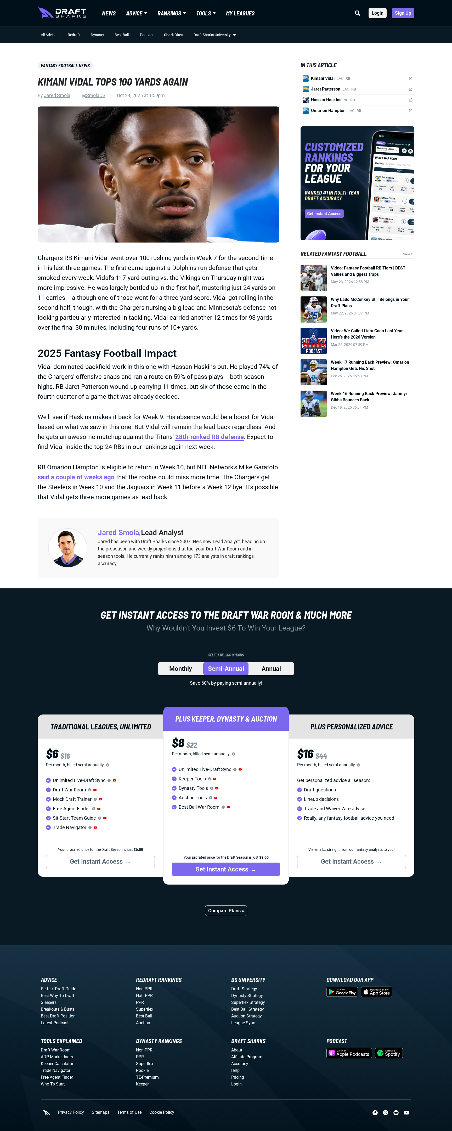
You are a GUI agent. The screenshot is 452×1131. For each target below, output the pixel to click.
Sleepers (48, 1002)
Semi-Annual (226, 668)
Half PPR (144, 995)
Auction (143, 1022)
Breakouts (50, 1009)
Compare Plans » (226, 910)
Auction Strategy (246, 1016)
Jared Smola (57, 95)
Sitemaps (100, 1112)
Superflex (144, 1009)
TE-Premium (147, 1077)
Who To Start (53, 1084)
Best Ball (122, 35)
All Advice (48, 35)
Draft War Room (56, 1050)
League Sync (243, 1022)
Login (377, 13)
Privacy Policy (71, 1112)
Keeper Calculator (57, 1063)
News (109, 13)
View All (408, 254)
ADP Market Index (57, 1056)
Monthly (180, 668)
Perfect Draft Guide (58, 988)
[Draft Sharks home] (62, 13)
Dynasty (97, 35)
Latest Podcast (55, 1022)
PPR (140, 1002)
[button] (114, 780)
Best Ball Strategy (247, 1009)
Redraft (74, 35)
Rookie (142, 1070)
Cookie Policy (161, 1112)
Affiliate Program (246, 1056)
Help (235, 1070)
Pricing (237, 1077)
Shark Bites (173, 35)
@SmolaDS (93, 95)
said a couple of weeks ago (76, 477)
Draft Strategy (244, 988)
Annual (271, 668)
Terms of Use (129, 1112)
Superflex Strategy (248, 1002)
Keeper (142, 1084)
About (236, 1050)
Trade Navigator (55, 1070)
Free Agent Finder (57, 1077)
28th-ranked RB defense (209, 437)
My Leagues (240, 13)
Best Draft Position (58, 1016)
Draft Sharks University (212, 35)
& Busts (67, 1009)
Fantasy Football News (65, 65)
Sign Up (403, 13)
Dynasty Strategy (247, 995)
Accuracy (239, 1063)
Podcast (147, 35)
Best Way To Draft (57, 995)
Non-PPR (144, 988)
